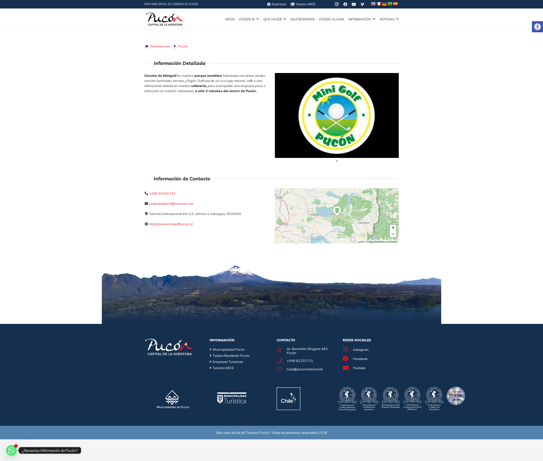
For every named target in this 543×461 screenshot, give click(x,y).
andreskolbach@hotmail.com (171, 203)
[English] (373, 4)
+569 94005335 (162, 193)
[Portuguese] (389, 4)
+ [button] (393, 227)
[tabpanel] (337, 115)
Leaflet (360, 241)
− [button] (393, 234)
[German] (384, 4)
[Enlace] (164, 19)
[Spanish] (395, 4)
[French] (378, 4)
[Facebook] (345, 4)
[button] (537, 26)
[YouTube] (354, 4)
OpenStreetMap (376, 241)
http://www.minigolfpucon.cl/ (171, 224)
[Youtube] (348, 368)
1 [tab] (337, 161)
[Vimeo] (362, 4)
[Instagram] (337, 4)
